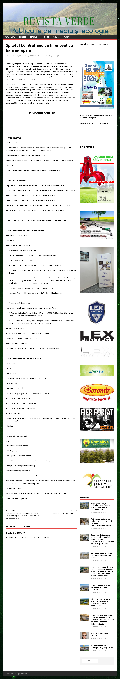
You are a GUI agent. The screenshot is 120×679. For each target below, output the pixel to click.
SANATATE (56, 37)
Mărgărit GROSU (30, 56)
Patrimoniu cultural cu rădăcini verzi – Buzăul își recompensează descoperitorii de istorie (101, 522)
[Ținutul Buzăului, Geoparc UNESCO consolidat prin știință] (84, 558)
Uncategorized (51, 56)
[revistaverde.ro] (60, 33)
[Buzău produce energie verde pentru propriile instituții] (84, 590)
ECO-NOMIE (45, 37)
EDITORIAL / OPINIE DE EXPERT (100, 634)
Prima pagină (10, 37)
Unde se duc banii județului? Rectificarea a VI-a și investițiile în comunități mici (101, 506)
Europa (42, 56)
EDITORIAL (33, 37)
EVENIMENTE (85, 497)
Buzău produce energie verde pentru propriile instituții (100, 587)
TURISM (66, 37)
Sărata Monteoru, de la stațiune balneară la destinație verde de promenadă (100, 602)
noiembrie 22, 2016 (15, 56)
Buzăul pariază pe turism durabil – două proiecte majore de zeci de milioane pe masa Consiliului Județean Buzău (102, 619)
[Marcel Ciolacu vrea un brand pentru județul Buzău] (84, 650)
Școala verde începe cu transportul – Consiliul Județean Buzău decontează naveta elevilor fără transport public (102, 539)
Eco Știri (22, 37)
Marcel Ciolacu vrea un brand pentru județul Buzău (102, 646)
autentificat (20, 537)
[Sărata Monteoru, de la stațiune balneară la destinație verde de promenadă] (84, 604)
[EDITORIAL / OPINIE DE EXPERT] (84, 638)
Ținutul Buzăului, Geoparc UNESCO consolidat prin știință (101, 555)
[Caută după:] (90, 661)
